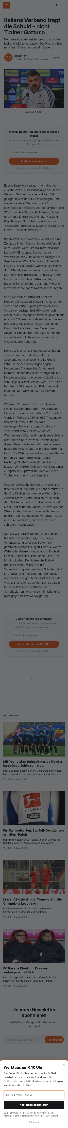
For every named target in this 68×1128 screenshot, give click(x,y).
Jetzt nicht (34, 1122)
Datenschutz (52, 1116)
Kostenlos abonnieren (34, 1104)
